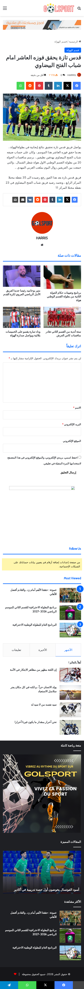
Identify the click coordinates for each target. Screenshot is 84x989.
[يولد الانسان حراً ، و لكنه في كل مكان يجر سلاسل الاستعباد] (70, 692)
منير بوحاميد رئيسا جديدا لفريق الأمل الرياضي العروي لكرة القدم (21, 292)
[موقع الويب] (42, 245)
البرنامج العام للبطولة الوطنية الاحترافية (35, 624)
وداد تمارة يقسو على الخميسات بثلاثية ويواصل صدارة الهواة (23, 333)
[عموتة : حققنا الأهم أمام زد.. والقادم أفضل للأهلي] (70, 595)
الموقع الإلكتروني (72, 440)
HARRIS (71, 75)
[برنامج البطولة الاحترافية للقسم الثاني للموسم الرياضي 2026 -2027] (70, 612)
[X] (67, 86)
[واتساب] (20, 86)
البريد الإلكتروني (71, 424)
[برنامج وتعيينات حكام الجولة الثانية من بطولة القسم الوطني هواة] (62, 277)
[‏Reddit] (30, 86)
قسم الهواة (61, 41)
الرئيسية (74, 41)
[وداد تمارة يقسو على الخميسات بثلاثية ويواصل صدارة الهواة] (21, 317)
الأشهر (68, 650)
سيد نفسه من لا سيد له (44, 704)
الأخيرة (42, 650)
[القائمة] (5, 9)
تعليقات (16, 650)
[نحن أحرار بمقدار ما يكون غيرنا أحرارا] (70, 727)
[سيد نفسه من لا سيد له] (70, 710)
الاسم (77, 407)
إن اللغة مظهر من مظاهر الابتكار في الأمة (33, 669)
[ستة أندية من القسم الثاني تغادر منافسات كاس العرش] (62, 317)
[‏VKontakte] (30, 200)
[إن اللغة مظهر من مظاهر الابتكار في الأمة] (70, 675)
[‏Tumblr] (49, 86)
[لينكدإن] (58, 86)
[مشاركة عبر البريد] (23, 200)
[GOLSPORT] (58, 8)
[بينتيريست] (39, 86)
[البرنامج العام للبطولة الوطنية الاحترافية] (70, 630)
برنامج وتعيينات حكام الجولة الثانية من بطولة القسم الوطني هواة (64, 296)
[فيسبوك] (77, 86)
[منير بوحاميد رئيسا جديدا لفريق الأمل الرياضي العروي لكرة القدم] (21, 276)
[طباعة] (15, 200)
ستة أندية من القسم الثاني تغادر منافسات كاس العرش (63, 333)
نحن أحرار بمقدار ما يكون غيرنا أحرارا (36, 722)
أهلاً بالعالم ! (75, 662)
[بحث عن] (79, 9)
